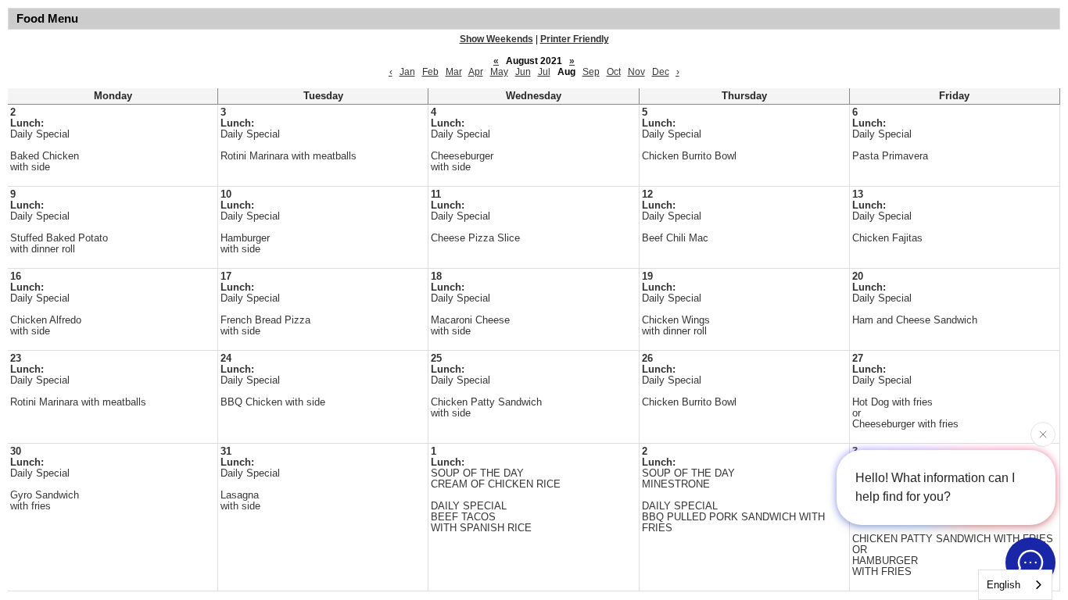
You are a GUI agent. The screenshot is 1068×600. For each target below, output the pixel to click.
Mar (454, 71)
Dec (660, 71)
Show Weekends (496, 39)
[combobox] (1015, 585)
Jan (407, 71)
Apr (475, 71)
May (499, 71)
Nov (636, 71)
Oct (614, 71)
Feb (430, 71)
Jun (523, 71)
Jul (544, 71)
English (1003, 585)
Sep (591, 71)
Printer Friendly (574, 39)
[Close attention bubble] (1042, 434)
